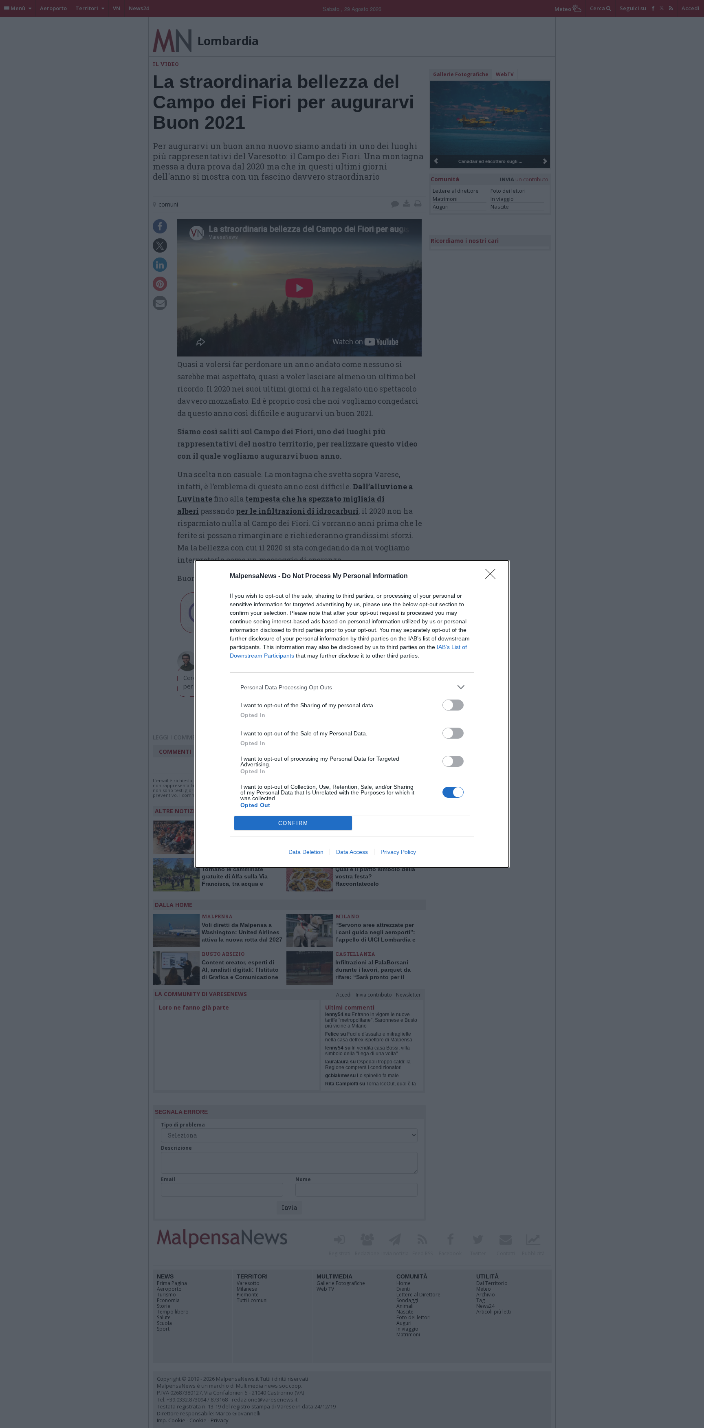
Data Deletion (305, 852)
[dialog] (352, 714)
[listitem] (352, 687)
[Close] (493, 576)
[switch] (453, 705)
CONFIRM (293, 823)
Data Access (352, 852)
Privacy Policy (398, 852)
